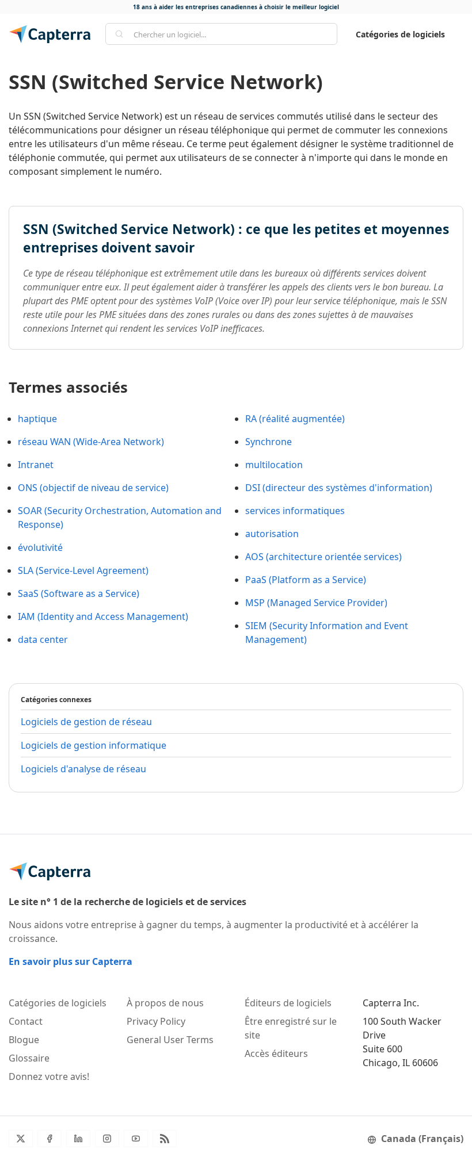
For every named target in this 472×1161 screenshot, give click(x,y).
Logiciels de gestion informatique (93, 745)
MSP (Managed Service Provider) (316, 602)
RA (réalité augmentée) (295, 418)
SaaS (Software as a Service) (78, 593)
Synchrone (268, 441)
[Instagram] (107, 1138)
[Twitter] (21, 1138)
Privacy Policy (156, 1021)
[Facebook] (49, 1138)
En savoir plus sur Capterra (70, 961)
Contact (26, 1021)
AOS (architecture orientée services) (323, 556)
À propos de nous (165, 1003)
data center (43, 639)
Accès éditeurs (276, 1053)
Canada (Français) (422, 1138)
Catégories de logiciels (400, 34)
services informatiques (295, 510)
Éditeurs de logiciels (288, 1003)
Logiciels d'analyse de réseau (83, 768)
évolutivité (40, 547)
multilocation (274, 464)
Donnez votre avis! (49, 1076)
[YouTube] (136, 1138)
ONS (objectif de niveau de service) (93, 487)
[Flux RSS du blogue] (165, 1138)
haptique (37, 418)
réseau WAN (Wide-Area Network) (91, 441)
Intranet (36, 464)
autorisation (272, 533)
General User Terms (170, 1039)
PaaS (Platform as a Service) (305, 579)
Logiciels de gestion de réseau (86, 721)
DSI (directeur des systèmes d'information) (338, 487)
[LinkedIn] (78, 1138)
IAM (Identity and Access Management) (103, 616)
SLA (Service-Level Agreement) (83, 570)
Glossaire (29, 1058)
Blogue (24, 1039)
